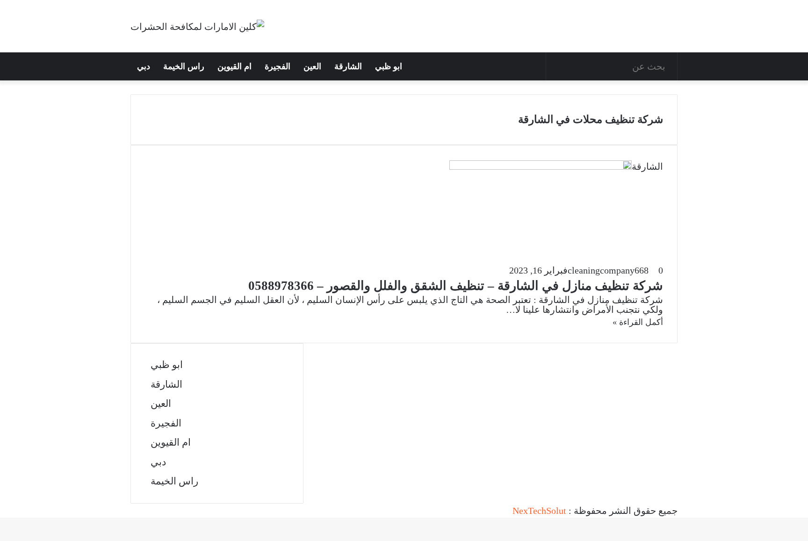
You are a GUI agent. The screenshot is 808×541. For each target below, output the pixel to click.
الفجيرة (277, 66)
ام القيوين (234, 66)
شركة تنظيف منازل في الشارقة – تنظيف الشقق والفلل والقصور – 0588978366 (455, 286)
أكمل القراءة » (638, 322)
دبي (143, 66)
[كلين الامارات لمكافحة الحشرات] (197, 26)
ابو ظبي (388, 66)
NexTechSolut (539, 510)
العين (312, 66)
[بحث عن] (667, 66)
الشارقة (348, 66)
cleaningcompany (601, 270)
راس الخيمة (183, 66)
